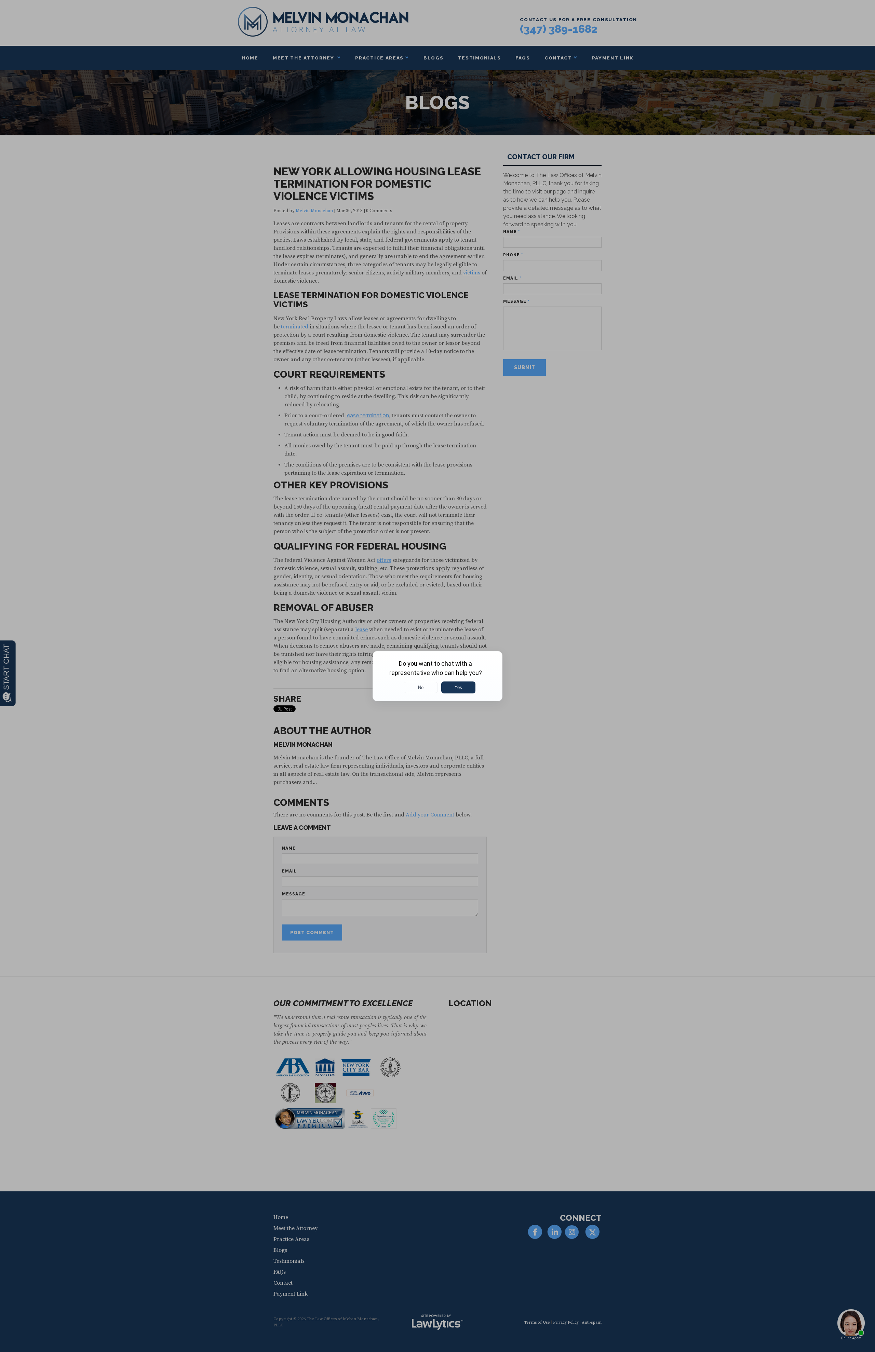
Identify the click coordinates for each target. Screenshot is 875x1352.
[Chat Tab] (437, 676)
